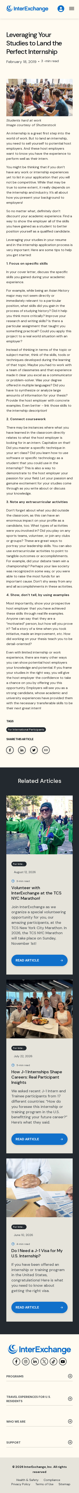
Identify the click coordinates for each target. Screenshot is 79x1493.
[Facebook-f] (16, 1361)
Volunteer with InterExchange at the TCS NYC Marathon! (36, 893)
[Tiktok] (53, 1361)
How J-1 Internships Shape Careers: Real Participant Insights (36, 1077)
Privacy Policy (20, 1484)
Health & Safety (27, 1480)
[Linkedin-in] (35, 1361)
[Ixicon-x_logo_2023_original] (44, 1361)
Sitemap (64, 1484)
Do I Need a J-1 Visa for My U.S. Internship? (37, 1253)
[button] (72, 8)
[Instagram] (25, 1361)
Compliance (52, 1480)
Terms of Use (44, 1484)
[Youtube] (63, 1361)
